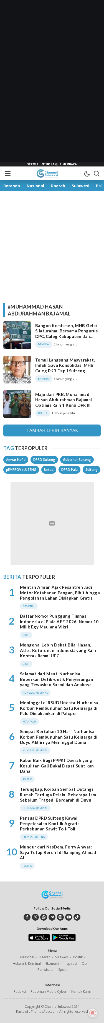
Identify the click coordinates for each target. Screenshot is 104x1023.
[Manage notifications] (92, 1013)
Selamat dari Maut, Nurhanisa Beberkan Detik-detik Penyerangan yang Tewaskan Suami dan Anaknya (56, 679)
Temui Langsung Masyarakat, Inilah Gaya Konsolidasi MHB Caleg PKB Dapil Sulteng (65, 365)
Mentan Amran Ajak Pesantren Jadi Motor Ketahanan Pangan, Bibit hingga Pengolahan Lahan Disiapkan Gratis (60, 592)
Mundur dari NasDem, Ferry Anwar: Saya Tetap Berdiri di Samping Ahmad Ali (58, 852)
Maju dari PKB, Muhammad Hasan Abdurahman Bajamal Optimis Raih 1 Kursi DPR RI (63, 400)
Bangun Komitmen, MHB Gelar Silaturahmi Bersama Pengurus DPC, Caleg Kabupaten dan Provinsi (66, 333)
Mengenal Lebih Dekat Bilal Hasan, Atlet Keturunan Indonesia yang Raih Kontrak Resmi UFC (58, 650)
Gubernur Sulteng (77, 459)
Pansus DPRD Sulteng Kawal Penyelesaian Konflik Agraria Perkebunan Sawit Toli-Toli (50, 823)
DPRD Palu (69, 469)
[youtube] (68, 917)
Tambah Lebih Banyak (52, 430)
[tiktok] (76, 917)
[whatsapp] (43, 917)
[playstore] (64, 939)
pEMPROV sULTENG (21, 469)
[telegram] (52, 917)
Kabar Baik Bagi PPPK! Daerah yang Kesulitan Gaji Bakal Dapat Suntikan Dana (57, 766)
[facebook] (27, 917)
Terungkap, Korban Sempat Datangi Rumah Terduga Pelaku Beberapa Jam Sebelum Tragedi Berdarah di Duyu (58, 794)
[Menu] (7, 173)
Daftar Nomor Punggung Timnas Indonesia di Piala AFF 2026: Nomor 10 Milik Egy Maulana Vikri (59, 621)
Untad (49, 469)
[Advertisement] (52, 83)
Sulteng (91, 469)
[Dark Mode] (87, 173)
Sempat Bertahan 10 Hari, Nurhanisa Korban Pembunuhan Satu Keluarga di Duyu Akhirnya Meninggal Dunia (58, 737)
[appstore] (39, 939)
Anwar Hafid (16, 459)
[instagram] (60, 917)
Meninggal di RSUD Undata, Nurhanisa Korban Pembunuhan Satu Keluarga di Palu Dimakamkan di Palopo (59, 708)
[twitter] (35, 917)
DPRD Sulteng (44, 459)
